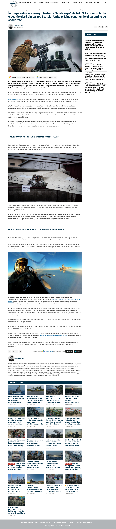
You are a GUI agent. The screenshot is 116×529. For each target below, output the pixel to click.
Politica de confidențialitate (29, 522)
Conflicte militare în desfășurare (48, 2)
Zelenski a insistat (14, 99)
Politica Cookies (45, 522)
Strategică (20, 10)
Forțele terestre (65, 2)
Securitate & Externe (25, 2)
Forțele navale (88, 2)
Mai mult (96, 2)
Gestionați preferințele (59, 522)
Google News (49, 351)
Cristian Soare (19, 25)
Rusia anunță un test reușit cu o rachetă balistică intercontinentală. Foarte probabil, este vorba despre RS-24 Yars (72, 399)
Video (35, 2)
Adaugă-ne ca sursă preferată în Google (23, 77)
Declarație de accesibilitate (84, 522)
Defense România (12, 10)
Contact (71, 522)
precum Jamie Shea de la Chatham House (53, 335)
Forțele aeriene (77, 2)
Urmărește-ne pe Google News (47, 77)
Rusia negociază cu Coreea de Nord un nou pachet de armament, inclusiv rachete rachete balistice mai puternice (54, 421)
